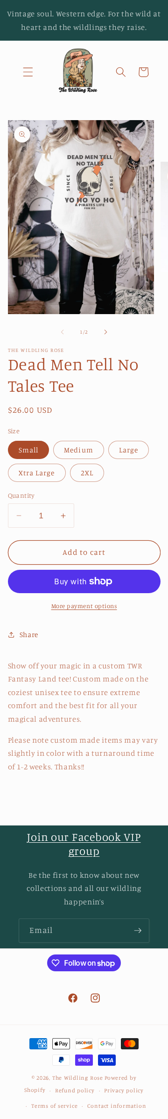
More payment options (84, 606)
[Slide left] (62, 332)
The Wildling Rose (77, 1077)
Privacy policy (124, 1090)
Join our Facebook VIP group (83, 844)
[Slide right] (105, 332)
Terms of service (54, 1105)
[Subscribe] (137, 930)
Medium (78, 449)
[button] (28, 72)
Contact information (117, 1105)
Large (129, 449)
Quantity (21, 495)
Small (29, 449)
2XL (87, 472)
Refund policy (75, 1090)
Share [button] (29, 634)
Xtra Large (37, 472)
